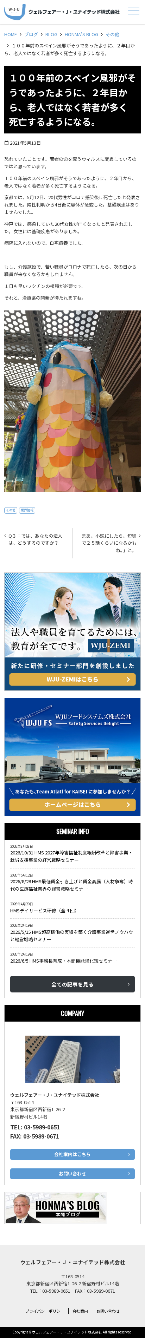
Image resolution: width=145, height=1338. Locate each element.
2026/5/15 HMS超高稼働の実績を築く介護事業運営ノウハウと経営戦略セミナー (71, 936)
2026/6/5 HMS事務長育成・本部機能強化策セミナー (63, 960)
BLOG (51, 34)
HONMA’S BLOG (81, 34)
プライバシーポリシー (44, 1311)
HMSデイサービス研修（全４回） (46, 910)
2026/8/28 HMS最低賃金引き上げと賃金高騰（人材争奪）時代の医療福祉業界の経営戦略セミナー (71, 885)
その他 (112, 34)
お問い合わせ (108, 1311)
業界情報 (27, 510)
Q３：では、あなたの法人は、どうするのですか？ (35, 539)
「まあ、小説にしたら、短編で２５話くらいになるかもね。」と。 (107, 543)
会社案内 (80, 1311)
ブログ (31, 34)
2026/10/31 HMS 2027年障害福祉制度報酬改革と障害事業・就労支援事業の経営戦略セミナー (71, 856)
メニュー (134, 11)
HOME (10, 34)
